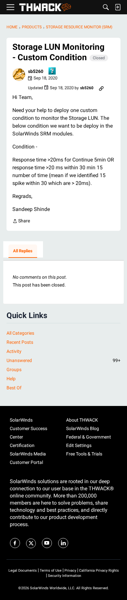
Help (11, 378)
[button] (18, 74)
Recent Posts (20, 342)
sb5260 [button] (35, 71)
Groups (14, 369)
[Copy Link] (101, 88)
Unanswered (63, 360)
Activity (14, 351)
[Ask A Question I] (52, 71)
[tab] (22, 251)
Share (21, 221)
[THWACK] (45, 7)
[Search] (106, 7)
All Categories (20, 333)
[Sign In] (117, 7)
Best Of (14, 387)
